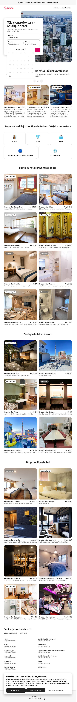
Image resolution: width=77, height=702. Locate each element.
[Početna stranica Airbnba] (8, 8)
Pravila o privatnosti (35, 699)
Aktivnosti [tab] (23, 633)
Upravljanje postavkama (55, 690)
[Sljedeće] (41, 81)
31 (10, 76)
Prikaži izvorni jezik (52, 2)
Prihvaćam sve (15, 690)
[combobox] (23, 37)
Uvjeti (44, 699)
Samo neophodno (35, 690)
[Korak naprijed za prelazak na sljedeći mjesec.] (31, 49)
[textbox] (15, 44)
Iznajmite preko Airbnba (62, 8)
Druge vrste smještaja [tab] (10, 633)
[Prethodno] (34, 81)
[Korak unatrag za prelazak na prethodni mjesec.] (10, 49)
